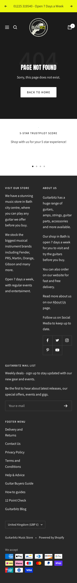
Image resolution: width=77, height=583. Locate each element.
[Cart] (70, 27)
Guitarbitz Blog (15, 509)
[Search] (15, 27)
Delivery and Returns (14, 432)
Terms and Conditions (13, 463)
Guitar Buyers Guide (19, 483)
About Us (59, 302)
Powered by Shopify (51, 537)
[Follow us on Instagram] (67, 340)
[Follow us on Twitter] (57, 340)
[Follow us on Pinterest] (47, 350)
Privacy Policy (14, 452)
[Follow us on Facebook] (47, 340)
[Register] (66, 405)
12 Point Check (15, 500)
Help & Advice (15, 475)
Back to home (38, 92)
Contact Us (13, 443)
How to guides (15, 492)
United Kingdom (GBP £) (23, 524)
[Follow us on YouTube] (57, 350)
